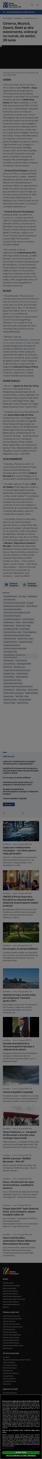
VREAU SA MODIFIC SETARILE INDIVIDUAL (21, 1455)
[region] (21, 1427)
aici (13, 1420)
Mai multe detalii (14, 1409)
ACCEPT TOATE (21, 1452)
